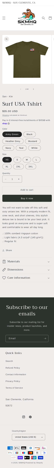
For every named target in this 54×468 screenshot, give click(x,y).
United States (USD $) (25, 437)
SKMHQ (22, 463)
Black (30, 134)
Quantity (6, 173)
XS (7, 159)
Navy (8, 148)
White (34, 148)
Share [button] (9, 250)
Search (9, 361)
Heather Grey (13, 141)
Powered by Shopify (34, 463)
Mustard (32, 141)
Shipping (5, 115)
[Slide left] (21, 89)
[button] (3, 18)
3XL (31, 166)
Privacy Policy (13, 381)
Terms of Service (14, 388)
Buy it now (27, 198)
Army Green (12, 134)
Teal (21, 148)
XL (7, 166)
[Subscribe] (45, 338)
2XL (18, 166)
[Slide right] (33, 89)
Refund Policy (13, 368)
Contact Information (16, 374)
